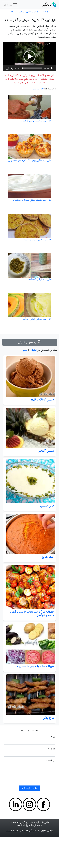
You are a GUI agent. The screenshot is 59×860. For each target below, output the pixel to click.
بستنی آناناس (46, 451)
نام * (53, 737)
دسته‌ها (8, 4)
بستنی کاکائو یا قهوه (42, 399)
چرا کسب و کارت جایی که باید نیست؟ (29, 12)
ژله (42, 89)
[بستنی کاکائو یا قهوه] (29, 376)
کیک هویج (48, 557)
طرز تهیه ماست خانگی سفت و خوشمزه (32, 200)
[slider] (32, 68)
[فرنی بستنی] (29, 481)
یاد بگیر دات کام (28, 831)
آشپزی (33, 350)
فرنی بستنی (47, 505)
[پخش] (51, 68)
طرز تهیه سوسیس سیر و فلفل (36, 121)
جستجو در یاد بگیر (28, 342)
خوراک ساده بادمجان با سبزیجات (34, 666)
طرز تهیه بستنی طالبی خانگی (37, 319)
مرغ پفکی (48, 718)
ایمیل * (51, 749)
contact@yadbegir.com (29, 825)
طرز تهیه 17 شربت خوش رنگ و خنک (30, 20)
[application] (29, 56)
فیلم (25, 350)
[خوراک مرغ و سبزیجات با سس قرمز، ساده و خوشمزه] (29, 587)
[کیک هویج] (29, 534)
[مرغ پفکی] (29, 694)
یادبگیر (47, 5)
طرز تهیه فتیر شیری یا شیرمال (36, 240)
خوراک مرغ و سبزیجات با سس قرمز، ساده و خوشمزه (32, 613)
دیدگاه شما (50, 761)
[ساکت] (11, 68)
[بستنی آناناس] (29, 428)
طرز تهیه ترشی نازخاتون (39, 279)
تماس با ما (45, 822)
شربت (36, 89)
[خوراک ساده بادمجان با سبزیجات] (29, 643)
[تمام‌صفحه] (7, 68)
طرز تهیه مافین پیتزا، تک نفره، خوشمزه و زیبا (29, 160)
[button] (29, 56)
